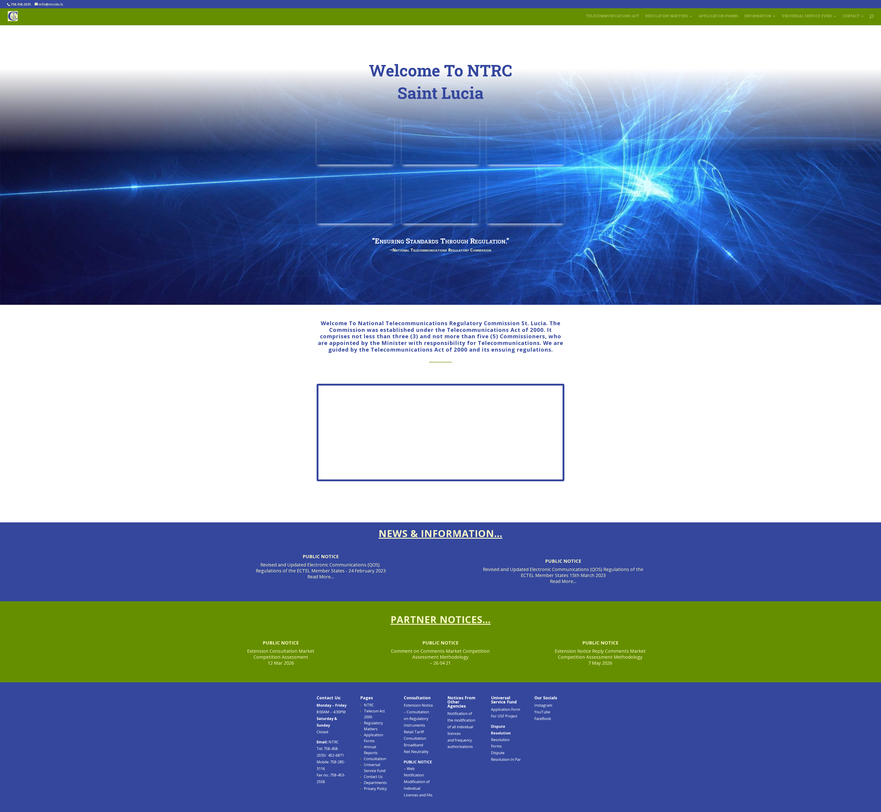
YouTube (542, 711)
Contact (851, 16)
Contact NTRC (533, 501)
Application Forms (718, 16)
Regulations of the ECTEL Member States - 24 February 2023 (321, 571)
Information (757, 16)
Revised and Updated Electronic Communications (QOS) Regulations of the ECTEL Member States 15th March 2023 (563, 572)
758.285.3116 (747, 295)
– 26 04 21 (440, 663)
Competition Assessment (281, 657)
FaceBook (542, 718)
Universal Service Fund (807, 16)
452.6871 (762, 288)
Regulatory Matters (666, 16)
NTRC (328, 742)
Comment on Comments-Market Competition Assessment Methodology (440, 654)
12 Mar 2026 (281, 663)
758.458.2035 (740, 288)
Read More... (320, 577)
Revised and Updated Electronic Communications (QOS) (320, 565)
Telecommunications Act (612, 16)
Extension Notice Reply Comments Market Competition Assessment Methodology (600, 654)
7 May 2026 (600, 663)
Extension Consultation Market (280, 651)
